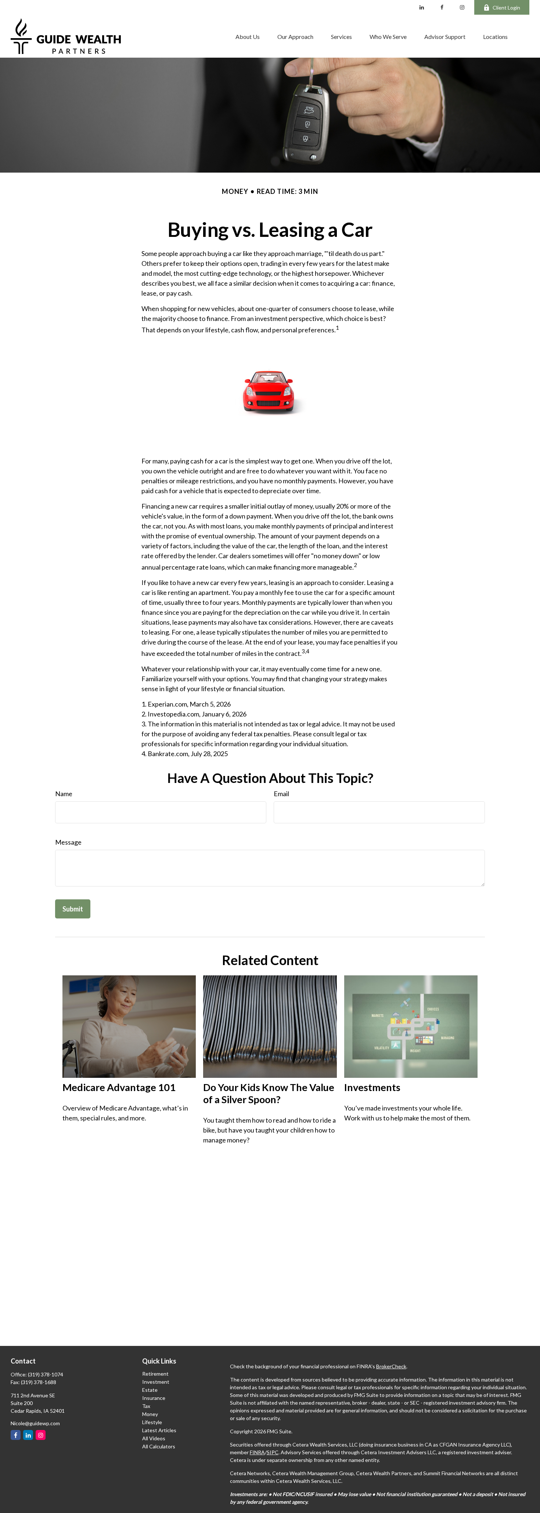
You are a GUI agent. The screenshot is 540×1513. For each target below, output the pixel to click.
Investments (372, 1087)
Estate (150, 1390)
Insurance (153, 1398)
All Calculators (158, 1446)
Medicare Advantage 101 (119, 1087)
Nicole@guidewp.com (35, 1423)
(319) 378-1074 (45, 1374)
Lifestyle (152, 1422)
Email (281, 794)
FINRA (257, 1452)
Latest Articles (159, 1430)
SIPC (272, 1452)
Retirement (155, 1374)
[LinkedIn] (422, 7)
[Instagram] (41, 1435)
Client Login (506, 7)
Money (150, 1414)
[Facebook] (442, 7)
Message (68, 842)
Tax (146, 1406)
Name (63, 794)
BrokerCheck (391, 1366)
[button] (247, 36)
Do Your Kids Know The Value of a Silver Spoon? (268, 1093)
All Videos (153, 1438)
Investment (155, 1382)
